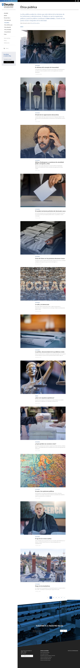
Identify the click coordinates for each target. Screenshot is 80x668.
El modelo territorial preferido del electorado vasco (50, 211)
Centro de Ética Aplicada (44, 652)
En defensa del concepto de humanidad (47, 67)
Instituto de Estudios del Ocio (45, 658)
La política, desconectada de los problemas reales (49, 352)
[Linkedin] (75, 1)
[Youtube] (78, 1)
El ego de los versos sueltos (43, 538)
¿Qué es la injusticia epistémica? (44, 398)
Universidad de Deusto (44, 654)
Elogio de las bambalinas (42, 586)
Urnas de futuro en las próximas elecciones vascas (50, 258)
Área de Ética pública (35, 23)
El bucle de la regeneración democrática (47, 114)
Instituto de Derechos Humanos (46, 657)
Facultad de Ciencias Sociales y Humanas (47, 655)
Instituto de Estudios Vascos (45, 660)
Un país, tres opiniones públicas (44, 491)
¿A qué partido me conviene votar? (45, 444)
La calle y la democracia (42, 304)
